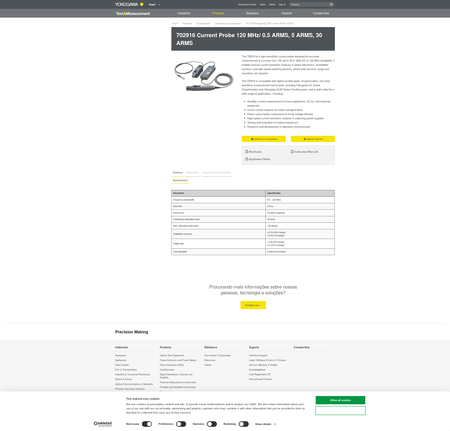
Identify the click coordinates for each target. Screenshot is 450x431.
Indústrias (184, 13)
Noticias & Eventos (247, 4)
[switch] (181, 424)
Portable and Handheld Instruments (178, 387)
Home (175, 23)
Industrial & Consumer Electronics (132, 374)
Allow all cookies (340, 400)
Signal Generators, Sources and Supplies (176, 376)
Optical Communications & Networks (134, 384)
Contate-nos (252, 305)
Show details (263, 424)
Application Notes (259, 159)
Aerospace (120, 355)
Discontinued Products (260, 379)
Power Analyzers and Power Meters (178, 360)
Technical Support (258, 355)
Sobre (263, 4)
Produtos (218, 13)
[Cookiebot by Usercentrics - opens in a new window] (103, 424)
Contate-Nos (321, 13)
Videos (207, 364)
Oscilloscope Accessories (228, 23)
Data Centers (122, 364)
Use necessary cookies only (340, 410)
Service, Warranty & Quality (263, 364)
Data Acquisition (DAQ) (172, 364)
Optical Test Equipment (172, 355)
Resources (210, 360)
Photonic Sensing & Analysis (130, 388)
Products (187, 23)
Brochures (255, 151)
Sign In (282, 4)
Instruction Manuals (306, 151)
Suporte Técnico (314, 139)
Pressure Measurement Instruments (178, 382)
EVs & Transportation (126, 369)
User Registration (258, 374)
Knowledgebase (257, 369)
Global (272, 4)
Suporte (287, 13)
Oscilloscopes (203, 23)
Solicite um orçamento (265, 139)
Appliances (120, 360)
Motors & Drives (123, 379)
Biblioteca (252, 13)
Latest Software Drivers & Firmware (267, 360)
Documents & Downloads (217, 355)
